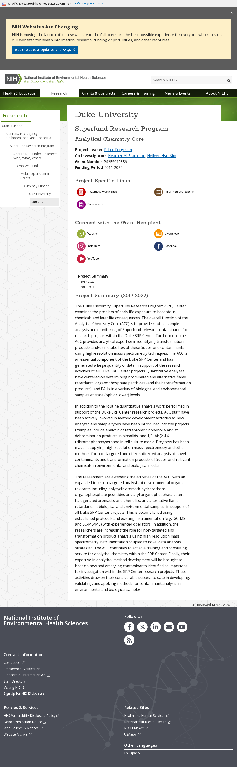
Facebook (171, 246)
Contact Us (12, 662)
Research (59, 93)
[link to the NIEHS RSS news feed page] (129, 640)
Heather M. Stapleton (126, 155)
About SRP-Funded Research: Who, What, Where (35, 156)
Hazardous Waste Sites (102, 191)
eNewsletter (172, 233)
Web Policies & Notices (21, 728)
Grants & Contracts (98, 93)
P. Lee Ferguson (118, 149)
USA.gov (130, 734)
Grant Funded (12, 126)
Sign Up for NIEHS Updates (24, 693)
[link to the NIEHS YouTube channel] (182, 627)
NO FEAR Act (134, 728)
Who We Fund (27, 166)
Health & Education (19, 93)
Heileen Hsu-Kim (161, 155)
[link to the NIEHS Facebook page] (129, 627)
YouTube (93, 258)
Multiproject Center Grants (34, 175)
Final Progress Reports (179, 191)
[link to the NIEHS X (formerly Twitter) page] (142, 627)
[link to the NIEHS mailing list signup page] (169, 627)
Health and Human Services (144, 715)
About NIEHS (217, 93)
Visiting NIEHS (14, 687)
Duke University (39, 194)
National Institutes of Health (145, 722)
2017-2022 (87, 281)
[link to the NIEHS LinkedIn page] (155, 627)
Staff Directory (14, 681)
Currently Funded (36, 186)
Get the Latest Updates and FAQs (43, 49)
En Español (132, 753)
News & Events (177, 93)
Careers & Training (138, 93)
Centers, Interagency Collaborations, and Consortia (28, 135)
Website (92, 233)
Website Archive (16, 734)
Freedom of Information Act (25, 675)
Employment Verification (22, 669)
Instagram (93, 246)
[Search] (229, 81)
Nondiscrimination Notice (23, 722)
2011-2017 (87, 286)
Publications (95, 204)
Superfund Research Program (32, 146)
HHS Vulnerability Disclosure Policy (29, 715)
